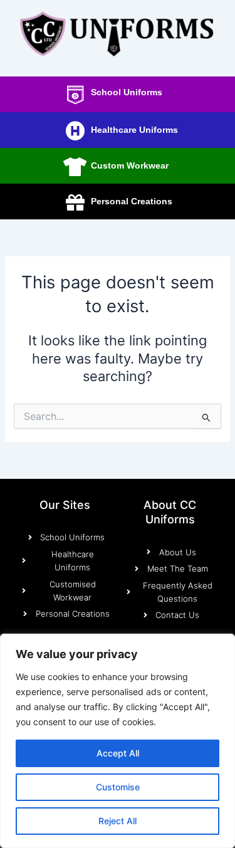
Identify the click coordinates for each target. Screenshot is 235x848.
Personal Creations (131, 201)
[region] (117, 741)
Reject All (117, 820)
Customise (118, 787)
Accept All (118, 753)
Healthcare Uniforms (134, 130)
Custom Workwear (130, 165)
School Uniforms (126, 92)
